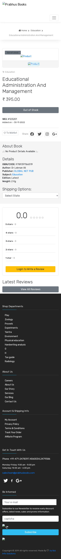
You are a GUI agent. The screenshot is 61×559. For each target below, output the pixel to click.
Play (7, 315)
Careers (9, 380)
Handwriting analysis (15, 344)
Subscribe (30, 532)
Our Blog (9, 397)
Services (9, 393)
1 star (10, 258)
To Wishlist (11, 133)
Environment (11, 336)
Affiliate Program (13, 436)
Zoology (9, 319)
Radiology (10, 361)
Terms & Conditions (15, 428)
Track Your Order (13, 432)
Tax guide (10, 357)
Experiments (11, 328)
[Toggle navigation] (54, 18)
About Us (9, 384)
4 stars (11, 233)
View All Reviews (30, 289)
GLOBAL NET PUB (23, 171)
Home (24, 30)
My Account (11, 420)
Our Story (10, 389)
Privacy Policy (12, 424)
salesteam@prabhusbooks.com (18, 473)
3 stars (11, 241)
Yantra (8, 332)
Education (35, 30)
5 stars (11, 224)
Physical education (14, 340)
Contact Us (10, 401)
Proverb (9, 323)
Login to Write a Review (30, 269)
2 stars (11, 249)
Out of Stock (30, 110)
